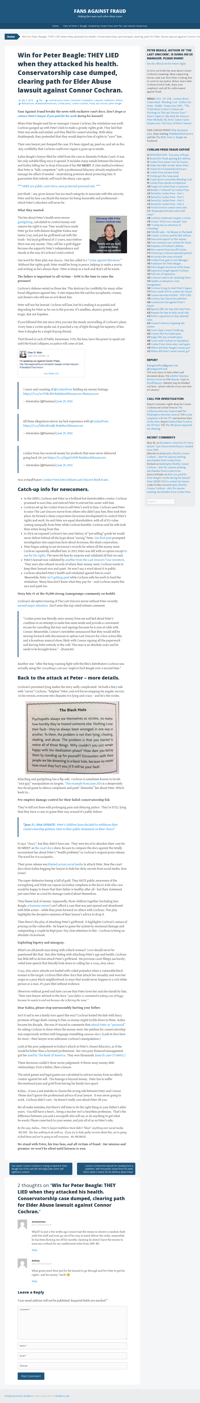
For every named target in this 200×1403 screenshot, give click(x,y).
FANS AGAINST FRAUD (100, 11)
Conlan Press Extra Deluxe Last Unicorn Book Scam (75, 480)
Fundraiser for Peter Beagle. (166, 263)
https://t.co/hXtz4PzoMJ (39, 426)
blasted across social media (65, 864)
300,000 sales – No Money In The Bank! (171, 232)
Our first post (103, 538)
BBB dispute (172, 379)
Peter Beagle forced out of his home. (170, 267)
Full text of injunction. (163, 274)
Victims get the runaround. (164, 176)
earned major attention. (33, 606)
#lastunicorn (28, 103)
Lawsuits (98, 100)
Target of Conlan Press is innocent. (170, 186)
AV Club (167, 98)
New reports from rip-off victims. (169, 249)
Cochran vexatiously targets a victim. (171, 218)
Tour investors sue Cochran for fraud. (171, 242)
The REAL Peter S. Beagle (169, 137)
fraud (92, 103)
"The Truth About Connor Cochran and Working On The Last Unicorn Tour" (168, 109)
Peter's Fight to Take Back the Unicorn (168, 116)
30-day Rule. (153, 421)
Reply (34, 1250)
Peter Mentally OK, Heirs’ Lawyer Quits (168, 119)
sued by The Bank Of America (46, 1055)
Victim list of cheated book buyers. (168, 169)
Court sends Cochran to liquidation (170, 340)
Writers (119, 100)
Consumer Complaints (81, 100)
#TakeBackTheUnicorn (181, 133)
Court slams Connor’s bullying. (167, 330)
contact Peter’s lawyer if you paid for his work (47, 116)
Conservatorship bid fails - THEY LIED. (171, 295)
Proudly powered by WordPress (19, 1396)
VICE (158, 98)
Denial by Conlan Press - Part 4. (167, 204)
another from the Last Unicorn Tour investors (94, 560)
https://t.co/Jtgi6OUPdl (63, 458)
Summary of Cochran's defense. (167, 246)
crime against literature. (104, 260)
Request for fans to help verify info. (170, 312)
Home (55, 25)
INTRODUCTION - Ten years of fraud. (169, 155)
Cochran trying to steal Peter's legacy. (171, 288)
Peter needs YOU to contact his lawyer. (172, 291)
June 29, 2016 (64, 401)
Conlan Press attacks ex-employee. (168, 183)
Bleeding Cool (169, 102)
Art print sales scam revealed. (166, 256)
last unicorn (102, 103)
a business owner (38, 906)
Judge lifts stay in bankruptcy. (167, 337)
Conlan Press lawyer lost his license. (169, 162)
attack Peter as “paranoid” (108, 1025)
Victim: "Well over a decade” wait (169, 221)
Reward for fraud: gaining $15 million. (170, 158)
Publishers (109, 100)
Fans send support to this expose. (169, 239)
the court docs (44, 848)
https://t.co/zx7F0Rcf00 (38, 394)
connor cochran (80, 103)
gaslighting (25, 222)
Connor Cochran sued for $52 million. (171, 235)
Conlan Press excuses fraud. (164, 172)
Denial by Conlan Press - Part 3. (167, 200)
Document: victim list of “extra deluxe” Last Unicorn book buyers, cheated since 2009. (170, 446)
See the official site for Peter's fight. (166, 63)
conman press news (59, 100)
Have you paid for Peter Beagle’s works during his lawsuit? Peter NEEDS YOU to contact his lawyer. (168, 478)
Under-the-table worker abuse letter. (169, 165)
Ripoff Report (154, 383)
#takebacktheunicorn (46, 103)
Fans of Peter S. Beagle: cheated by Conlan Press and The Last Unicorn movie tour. (105, 25)
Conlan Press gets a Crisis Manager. (170, 260)
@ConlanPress (63, 389)
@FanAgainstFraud (157, 369)
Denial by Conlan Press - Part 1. (167, 193)
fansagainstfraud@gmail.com (162, 365)
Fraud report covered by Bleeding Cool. (171, 179)
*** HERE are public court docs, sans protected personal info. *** (59, 186)
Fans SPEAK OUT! (51, 373)
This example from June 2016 (83, 783)
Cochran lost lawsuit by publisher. (169, 298)
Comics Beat (153, 102)
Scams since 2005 (173, 105)
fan (40, 100)
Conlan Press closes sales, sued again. (170, 344)
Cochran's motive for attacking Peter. (171, 277)
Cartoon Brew (180, 98)
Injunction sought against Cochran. (170, 270)
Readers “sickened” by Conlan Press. (170, 190)
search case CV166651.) (110, 1055)
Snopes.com (153, 123)
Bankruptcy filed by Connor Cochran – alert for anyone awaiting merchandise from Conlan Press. (168, 457)
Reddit (158, 105)
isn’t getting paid (58, 577)
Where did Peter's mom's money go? (170, 351)
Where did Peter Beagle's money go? (170, 347)
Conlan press (64, 103)
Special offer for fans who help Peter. (171, 309)
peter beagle (115, 103)
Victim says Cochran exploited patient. (171, 253)
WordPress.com (62, 1396)
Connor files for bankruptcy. (166, 333)
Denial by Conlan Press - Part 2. (167, 197)
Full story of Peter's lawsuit (176, 123)
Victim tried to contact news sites (169, 207)
